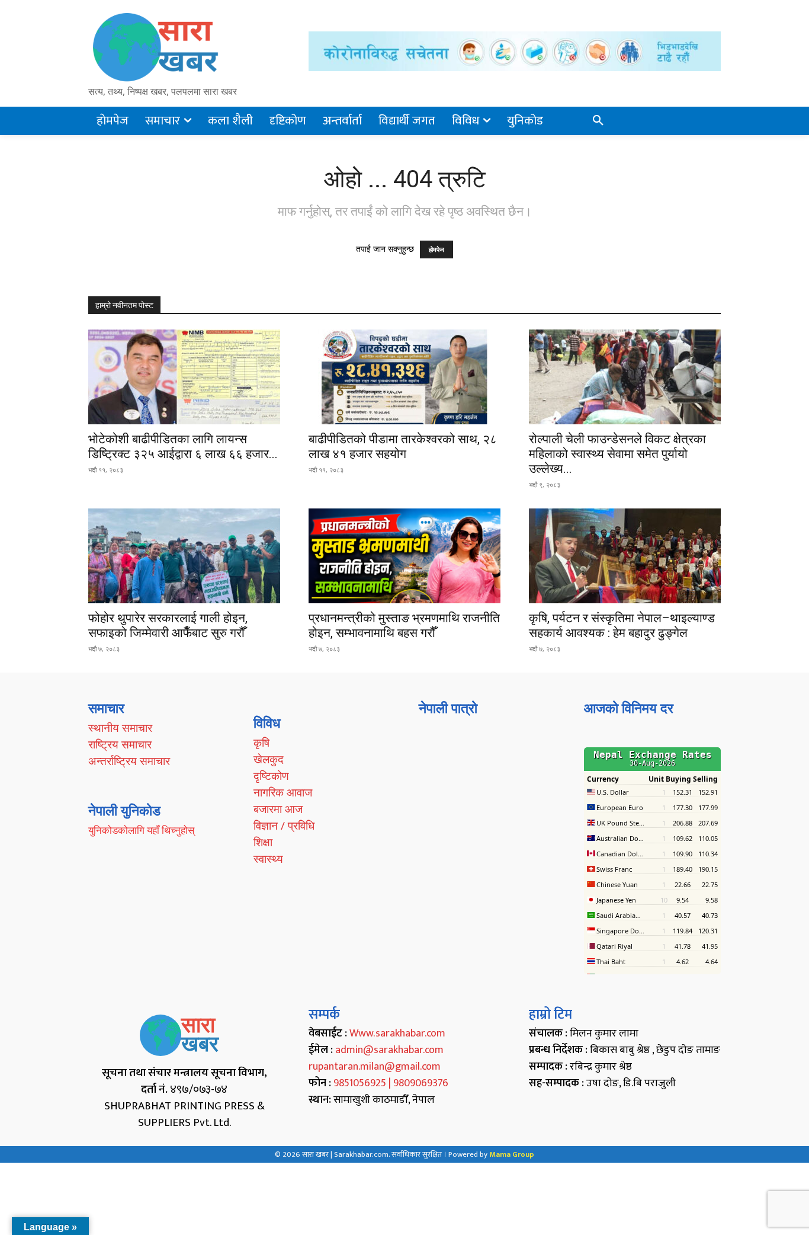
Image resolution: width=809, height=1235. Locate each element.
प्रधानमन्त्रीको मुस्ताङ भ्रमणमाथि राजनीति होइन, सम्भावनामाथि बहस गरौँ (404, 625)
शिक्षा (262, 842)
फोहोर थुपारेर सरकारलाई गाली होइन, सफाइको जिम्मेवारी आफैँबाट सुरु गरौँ (168, 625)
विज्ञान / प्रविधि (283, 825)
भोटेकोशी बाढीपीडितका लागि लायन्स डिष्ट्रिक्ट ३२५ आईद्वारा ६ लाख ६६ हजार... (183, 446)
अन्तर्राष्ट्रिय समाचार (129, 761)
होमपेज (436, 249)
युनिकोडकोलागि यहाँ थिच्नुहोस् (141, 830)
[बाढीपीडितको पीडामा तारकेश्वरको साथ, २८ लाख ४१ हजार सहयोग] (404, 376)
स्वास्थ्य (268, 858)
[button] (598, 121)
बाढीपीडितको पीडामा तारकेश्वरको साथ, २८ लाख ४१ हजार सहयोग (403, 446)
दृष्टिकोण (271, 775)
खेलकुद (268, 759)
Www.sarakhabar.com (397, 1033)
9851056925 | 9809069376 (390, 1083)
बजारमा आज (278, 809)
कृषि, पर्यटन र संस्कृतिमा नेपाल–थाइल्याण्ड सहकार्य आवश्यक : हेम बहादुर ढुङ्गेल (622, 625)
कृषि (261, 742)
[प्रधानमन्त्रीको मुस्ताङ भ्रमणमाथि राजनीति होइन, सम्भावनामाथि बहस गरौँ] (404, 555)
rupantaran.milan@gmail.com (375, 1067)
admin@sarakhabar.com (389, 1050)
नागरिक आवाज (282, 792)
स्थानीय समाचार (120, 727)
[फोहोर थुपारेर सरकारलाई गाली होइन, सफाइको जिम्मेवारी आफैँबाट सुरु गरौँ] (184, 555)
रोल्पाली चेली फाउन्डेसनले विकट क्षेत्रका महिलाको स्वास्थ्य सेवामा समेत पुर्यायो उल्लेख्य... (617, 454)
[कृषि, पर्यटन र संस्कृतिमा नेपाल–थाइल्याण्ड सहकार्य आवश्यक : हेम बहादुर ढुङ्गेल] (625, 555)
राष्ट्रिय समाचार (120, 744)
